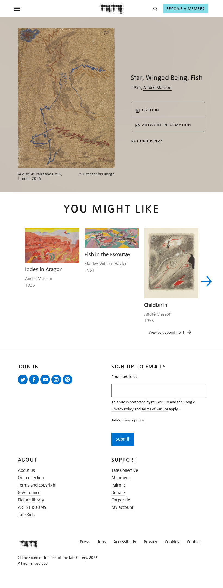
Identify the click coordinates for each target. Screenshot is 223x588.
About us (26, 470)
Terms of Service (154, 409)
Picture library (31, 500)
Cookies (172, 542)
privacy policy (132, 420)
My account (122, 507)
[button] (155, 8)
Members (120, 478)
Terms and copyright (37, 485)
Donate (118, 492)
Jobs (101, 542)
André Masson (157, 87)
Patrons (119, 485)
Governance (29, 492)
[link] (46, 176)
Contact (194, 542)
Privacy (150, 542)
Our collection (31, 478)
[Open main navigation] (56, 8)
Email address (124, 377)
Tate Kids (26, 515)
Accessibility (124, 542)
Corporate (121, 500)
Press (85, 542)
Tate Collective (125, 470)
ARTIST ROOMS (32, 507)
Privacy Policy (123, 409)
